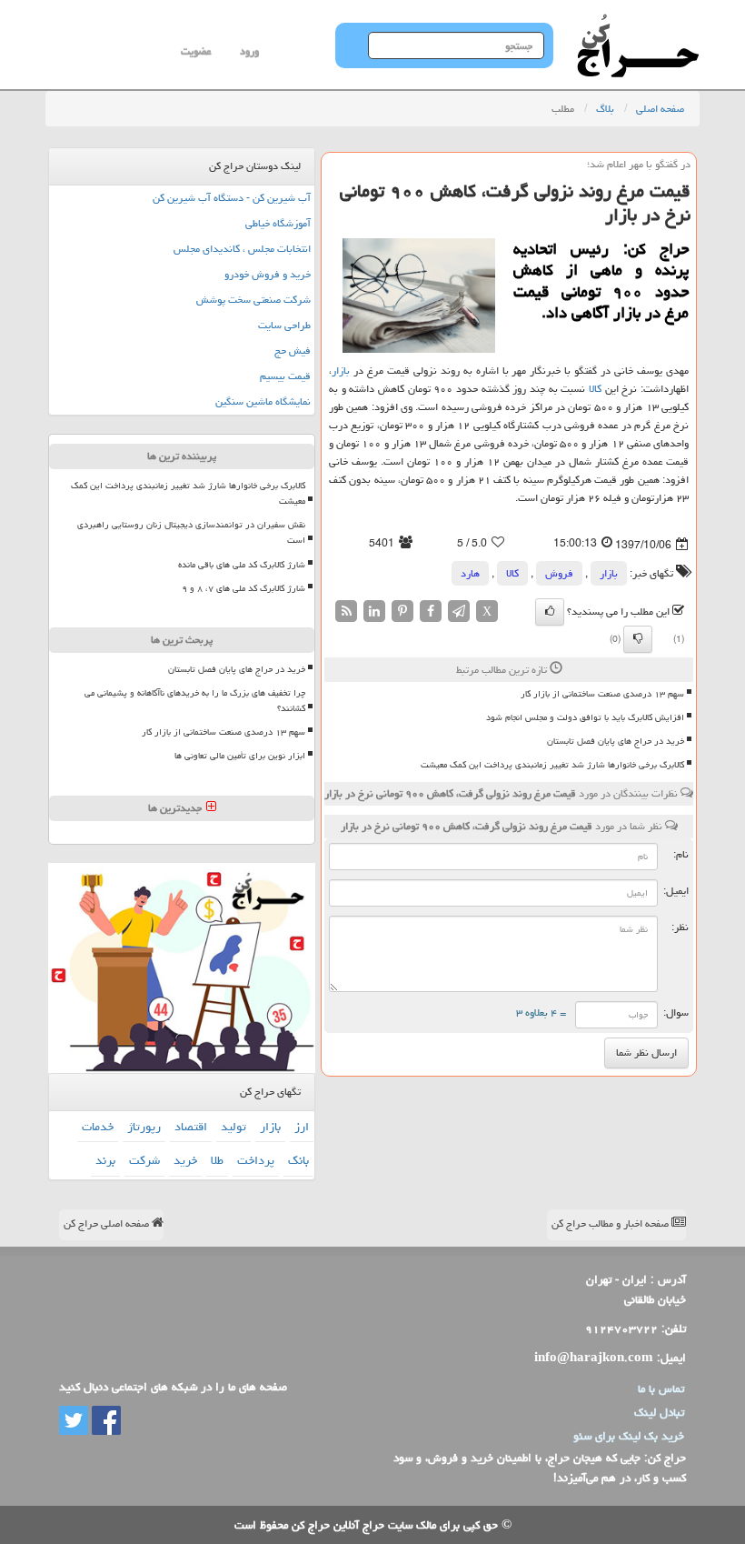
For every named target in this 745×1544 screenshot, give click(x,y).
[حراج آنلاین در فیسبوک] (104, 1421)
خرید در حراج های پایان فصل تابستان (615, 741)
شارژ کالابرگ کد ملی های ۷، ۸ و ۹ (243, 588)
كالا (595, 388)
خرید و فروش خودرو (267, 274)
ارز (301, 1126)
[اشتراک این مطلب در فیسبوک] (430, 612)
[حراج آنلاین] (637, 22)
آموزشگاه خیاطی (278, 223)
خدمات (98, 1126)
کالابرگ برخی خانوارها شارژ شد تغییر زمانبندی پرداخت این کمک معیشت (552, 765)
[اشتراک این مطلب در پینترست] (402, 612)
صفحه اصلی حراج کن (108, 1223)
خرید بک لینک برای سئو (628, 1436)
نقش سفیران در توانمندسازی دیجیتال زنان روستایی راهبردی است (191, 532)
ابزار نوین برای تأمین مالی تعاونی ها (239, 756)
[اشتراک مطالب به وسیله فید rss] (346, 612)
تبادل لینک (659, 1412)
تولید (233, 1126)
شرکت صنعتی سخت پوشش (253, 299)
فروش (559, 573)
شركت (144, 1160)
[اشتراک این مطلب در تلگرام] (459, 612)
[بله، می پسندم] (549, 612)
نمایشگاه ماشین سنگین (263, 401)
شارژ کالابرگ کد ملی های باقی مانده (241, 565)
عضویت (196, 51)
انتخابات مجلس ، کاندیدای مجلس (242, 248)
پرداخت (255, 1160)
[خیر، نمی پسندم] (637, 639)
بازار (341, 370)
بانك (298, 1160)
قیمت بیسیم (285, 376)
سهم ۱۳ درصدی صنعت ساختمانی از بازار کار (602, 694)
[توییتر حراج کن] (73, 1421)
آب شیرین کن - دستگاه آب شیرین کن (232, 197)
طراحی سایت (284, 325)
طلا (217, 1160)
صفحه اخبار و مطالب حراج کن (611, 1223)
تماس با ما (661, 1388)
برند (105, 1160)
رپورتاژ (144, 1126)
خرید (185, 1160)
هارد (470, 573)
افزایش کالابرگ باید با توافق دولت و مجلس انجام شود (585, 717)
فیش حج (292, 350)
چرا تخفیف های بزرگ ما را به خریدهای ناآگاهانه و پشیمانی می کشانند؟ (194, 700)
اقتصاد (190, 1126)
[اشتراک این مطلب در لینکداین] (374, 612)
